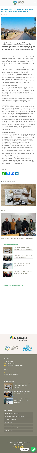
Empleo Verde (8, 422)
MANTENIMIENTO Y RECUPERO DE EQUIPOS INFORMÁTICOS (17, 238)
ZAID (22, 444)
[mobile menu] (34, 2)
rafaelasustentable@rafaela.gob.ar (14, 365)
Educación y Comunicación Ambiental (14, 416)
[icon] (21, 446)
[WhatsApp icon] (23, 446)
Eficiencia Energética (10, 425)
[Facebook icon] (14, 446)
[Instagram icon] (16, 446)
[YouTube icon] (19, 446)
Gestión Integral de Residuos (12, 413)
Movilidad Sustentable (10, 419)
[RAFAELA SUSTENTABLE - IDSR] (18, 2)
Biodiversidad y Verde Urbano (12, 428)
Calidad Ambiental (9, 431)
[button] (33, 449)
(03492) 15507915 (10, 363)
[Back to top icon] (18, 439)
